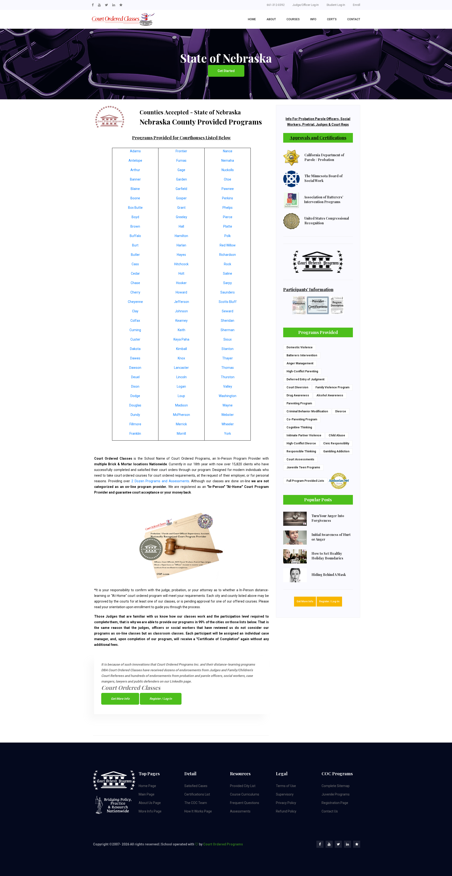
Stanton (228, 349)
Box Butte (135, 207)
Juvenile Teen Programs (303, 467)
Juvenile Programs (336, 794)
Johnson (181, 311)
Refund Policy (286, 811)
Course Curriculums (244, 794)
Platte (227, 226)
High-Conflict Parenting (302, 371)
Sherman (227, 330)
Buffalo (135, 236)
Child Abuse (337, 435)
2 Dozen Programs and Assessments (160, 481)
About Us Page (150, 803)
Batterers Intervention (302, 355)
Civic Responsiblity (336, 443)
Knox (181, 358)
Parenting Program (299, 403)
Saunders (227, 292)
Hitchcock (181, 264)
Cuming (135, 330)
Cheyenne (135, 302)
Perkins (227, 198)
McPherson (181, 415)
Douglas (135, 405)
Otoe (227, 179)
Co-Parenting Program (302, 419)
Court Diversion (297, 387)
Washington (227, 396)
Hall (181, 226)
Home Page (147, 786)
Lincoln (181, 377)
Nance (227, 151)
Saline (227, 273)
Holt (181, 273)
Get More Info (120, 698)
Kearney (181, 320)
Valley (227, 386)
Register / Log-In (160, 698)
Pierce (227, 217)
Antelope (135, 160)
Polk (227, 236)
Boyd (135, 217)
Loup (181, 396)
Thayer (227, 358)
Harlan (181, 245)
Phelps (227, 207)
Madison (181, 405)
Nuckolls (228, 170)
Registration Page (335, 803)
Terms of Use (286, 786)
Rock (227, 264)
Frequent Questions (244, 803)
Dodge (135, 396)
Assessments (240, 811)
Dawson (135, 368)
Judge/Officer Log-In (305, 5)
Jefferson (181, 302)
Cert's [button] (332, 19)
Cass (135, 264)
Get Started (226, 71)
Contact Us (330, 811)
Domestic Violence (300, 347)
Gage (181, 170)
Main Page (146, 794)
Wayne (227, 405)
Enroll (356, 5)
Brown (135, 226)
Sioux (227, 339)
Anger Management (300, 363)
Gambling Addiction (336, 451)
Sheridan (227, 320)
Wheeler (228, 424)
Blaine (135, 189)
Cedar (135, 273)
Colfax (135, 320)
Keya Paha (181, 339)
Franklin (135, 433)
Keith (181, 330)
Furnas (181, 160)
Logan (181, 386)
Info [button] (313, 19)
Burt (135, 245)
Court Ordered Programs (223, 844)
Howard (181, 292)
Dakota (135, 349)
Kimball (181, 349)
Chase (135, 283)
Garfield (181, 189)
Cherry (135, 292)
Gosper (181, 198)
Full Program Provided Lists (305, 480)
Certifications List (197, 794)
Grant (181, 207)
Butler (135, 255)
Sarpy (227, 283)
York (227, 433)
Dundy (135, 415)
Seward (227, 311)
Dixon (135, 386)
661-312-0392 (276, 5)
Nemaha (227, 160)
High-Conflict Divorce (301, 443)
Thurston (227, 377)
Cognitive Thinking (299, 427)
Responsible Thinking (301, 451)
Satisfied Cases (195, 786)
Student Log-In (336, 5)
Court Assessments (300, 459)
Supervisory (285, 794)
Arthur (135, 170)
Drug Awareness (298, 395)
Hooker (181, 283)
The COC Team (195, 803)
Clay (135, 311)
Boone (135, 198)
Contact (353, 19)
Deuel (135, 377)
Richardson (227, 255)
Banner (135, 179)
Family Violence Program (332, 387)
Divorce (340, 411)
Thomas (227, 368)
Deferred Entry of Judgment (305, 379)
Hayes (181, 255)
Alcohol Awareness (329, 395)
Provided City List (242, 786)
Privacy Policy (286, 803)
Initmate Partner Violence (304, 435)
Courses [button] (293, 19)
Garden (181, 179)
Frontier (181, 151)
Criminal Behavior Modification (307, 411)
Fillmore (135, 424)
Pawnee (228, 189)
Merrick (181, 424)
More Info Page (150, 811)
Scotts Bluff (228, 302)
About (271, 19)
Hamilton (181, 236)
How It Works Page (198, 811)
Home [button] (252, 19)
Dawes (135, 358)
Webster (227, 415)
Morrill (181, 433)
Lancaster (181, 368)
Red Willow (228, 245)
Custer (135, 339)
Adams (135, 151)
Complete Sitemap (336, 786)
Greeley (181, 217)
